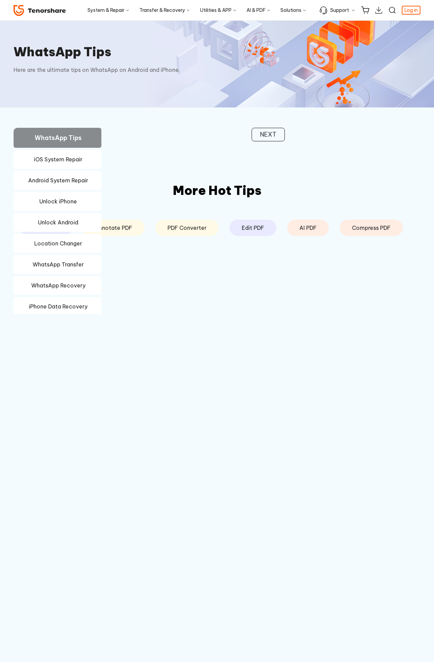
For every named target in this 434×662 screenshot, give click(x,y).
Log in (411, 10)
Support (339, 10)
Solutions (290, 10)
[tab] (57, 139)
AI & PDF (255, 10)
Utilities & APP (216, 10)
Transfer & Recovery (162, 10)
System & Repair (105, 10)
